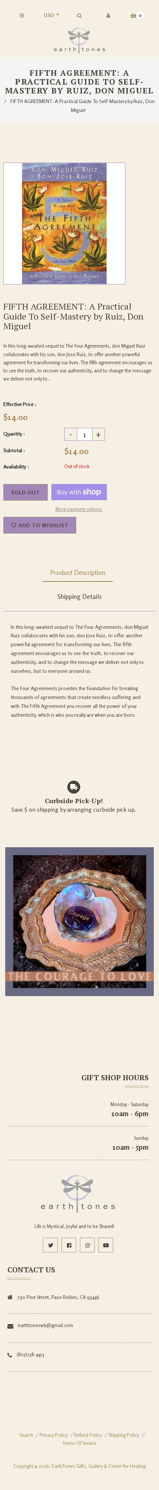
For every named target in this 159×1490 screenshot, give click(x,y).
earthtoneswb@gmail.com (45, 1325)
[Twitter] (50, 1245)
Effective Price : (20, 404)
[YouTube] (105, 1245)
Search (26, 1435)
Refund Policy (88, 1435)
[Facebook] (68, 1245)
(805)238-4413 (30, 1354)
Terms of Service (79, 1443)
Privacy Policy (54, 1435)
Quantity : (14, 433)
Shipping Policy (123, 1435)
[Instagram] (87, 1245)
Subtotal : (14, 450)
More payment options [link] (78, 509)
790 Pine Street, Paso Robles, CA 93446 (58, 1297)
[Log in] (108, 15)
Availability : (16, 466)
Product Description (77, 572)
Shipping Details (79, 596)
